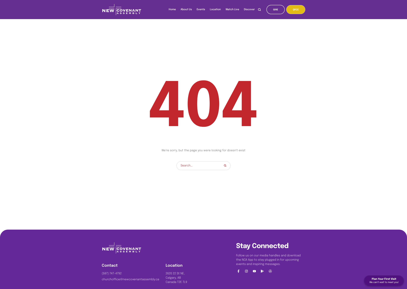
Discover (249, 9)
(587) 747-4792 (112, 273)
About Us (186, 9)
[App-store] (270, 271)
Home (172, 9)
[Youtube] (254, 271)
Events (201, 9)
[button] (275, 9)
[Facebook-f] (238, 271)
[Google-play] (262, 271)
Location (215, 9)
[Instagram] (246, 271)
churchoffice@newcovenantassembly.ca (130, 279)
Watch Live (232, 9)
